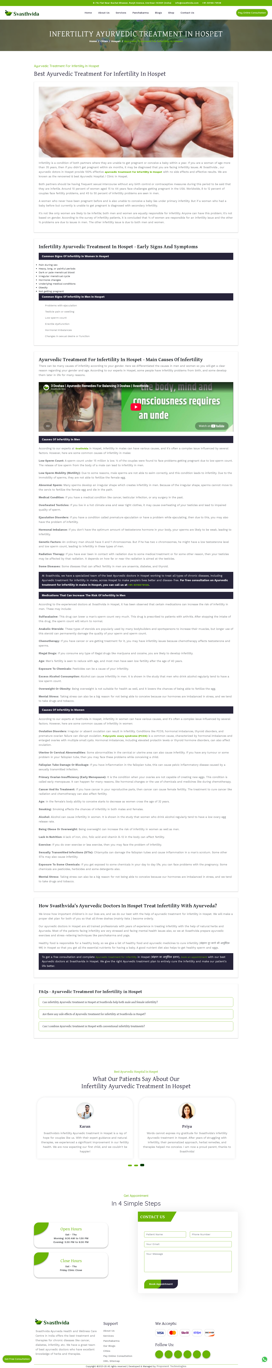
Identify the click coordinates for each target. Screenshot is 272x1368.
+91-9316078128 (138, 584)
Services (121, 12)
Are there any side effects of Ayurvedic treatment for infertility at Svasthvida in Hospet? (94, 1014)
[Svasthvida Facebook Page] (159, 1354)
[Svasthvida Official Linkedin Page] (32, 3)
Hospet (116, 41)
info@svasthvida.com (187, 3)
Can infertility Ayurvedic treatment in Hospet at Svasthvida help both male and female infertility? (100, 1002)
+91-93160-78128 (211, 3)
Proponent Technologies (171, 1366)
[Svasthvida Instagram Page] (169, 1354)
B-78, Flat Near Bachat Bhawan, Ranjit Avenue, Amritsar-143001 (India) (132, 3)
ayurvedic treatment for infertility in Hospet (133, 171)
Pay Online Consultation (252, 12)
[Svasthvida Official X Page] (20, 3)
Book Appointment (161, 1283)
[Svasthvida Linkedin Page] (197, 1354)
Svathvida (81, 448)
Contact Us (187, 12)
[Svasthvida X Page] (178, 1354)
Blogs (158, 12)
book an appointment (194, 957)
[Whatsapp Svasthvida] (265, 1359)
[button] (130, 1165)
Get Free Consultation (17, 1358)
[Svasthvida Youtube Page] (38, 3)
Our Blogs (109, 1345)
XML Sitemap (111, 1360)
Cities (104, 41)
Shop (171, 12)
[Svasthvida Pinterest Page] (187, 1354)
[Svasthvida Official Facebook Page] (8, 3)
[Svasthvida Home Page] (22, 13)
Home (88, 12)
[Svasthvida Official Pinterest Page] (26, 3)
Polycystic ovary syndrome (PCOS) (125, 735)
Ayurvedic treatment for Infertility (116, 957)
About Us (103, 12)
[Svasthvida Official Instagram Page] (14, 3)
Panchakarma (140, 12)
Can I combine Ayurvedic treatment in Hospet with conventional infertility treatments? (93, 1026)
